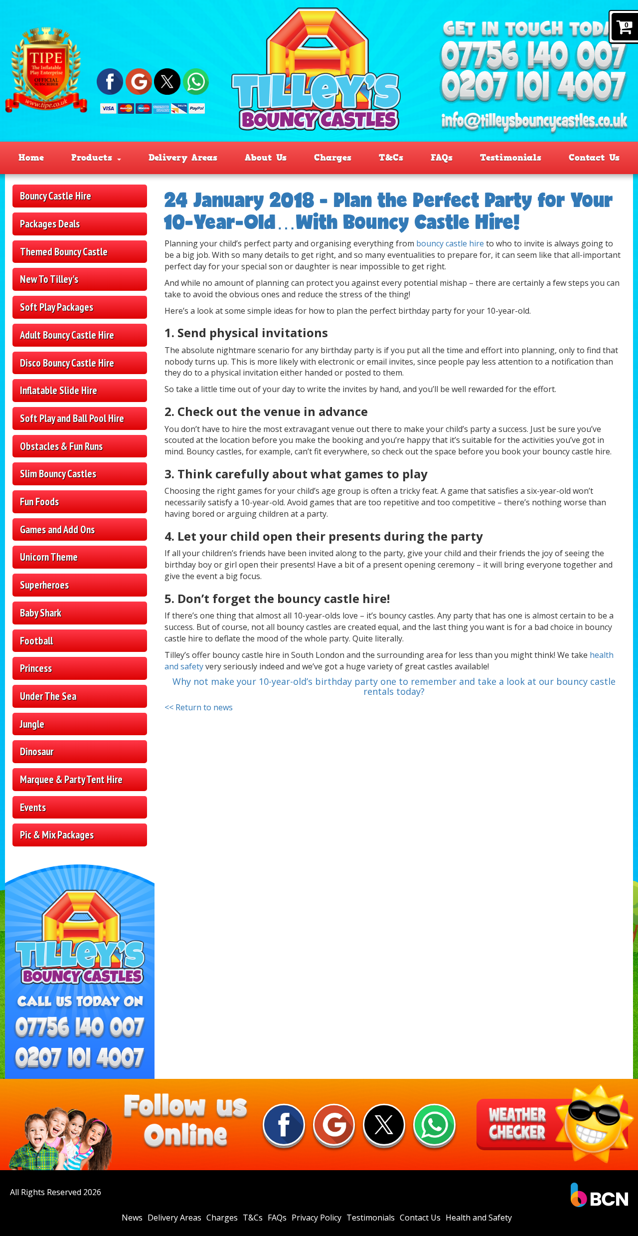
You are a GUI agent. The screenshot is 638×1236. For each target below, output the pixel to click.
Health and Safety (479, 1217)
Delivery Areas (183, 158)
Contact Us (594, 158)
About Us (266, 158)
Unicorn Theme (49, 557)
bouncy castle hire (450, 243)
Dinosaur (36, 751)
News (132, 1217)
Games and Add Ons (57, 529)
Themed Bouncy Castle (64, 251)
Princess (36, 668)
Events (33, 807)
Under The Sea (48, 696)
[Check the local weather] (552, 1124)
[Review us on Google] (139, 80)
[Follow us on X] (167, 80)
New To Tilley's (49, 279)
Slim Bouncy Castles (58, 473)
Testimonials (510, 158)
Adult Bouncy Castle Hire (67, 335)
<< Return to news (198, 707)
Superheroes (44, 585)
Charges (332, 158)
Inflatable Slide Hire (58, 390)
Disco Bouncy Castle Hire (67, 363)
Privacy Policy (316, 1217)
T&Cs (391, 158)
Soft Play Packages (56, 307)
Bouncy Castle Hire (55, 196)
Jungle (32, 724)
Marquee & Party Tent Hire (71, 779)
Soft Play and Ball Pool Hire (72, 418)
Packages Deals (50, 223)
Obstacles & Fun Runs (61, 446)
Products (93, 158)
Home (31, 158)
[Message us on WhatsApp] (196, 80)
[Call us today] (533, 56)
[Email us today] (534, 123)
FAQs (442, 158)
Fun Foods (39, 501)
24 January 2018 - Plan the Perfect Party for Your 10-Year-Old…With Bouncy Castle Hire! (388, 211)
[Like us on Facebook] (110, 80)
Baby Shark (40, 612)
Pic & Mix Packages (57, 834)
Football (36, 640)
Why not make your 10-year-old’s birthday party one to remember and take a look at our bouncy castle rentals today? (394, 686)
